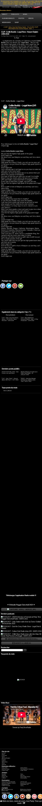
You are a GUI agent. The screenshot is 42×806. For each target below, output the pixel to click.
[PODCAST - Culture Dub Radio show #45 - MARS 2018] (21, 631)
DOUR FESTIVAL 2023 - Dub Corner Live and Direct (10, 372)
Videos (3, 760)
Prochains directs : (6, 10)
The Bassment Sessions (26, 769)
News (3, 756)
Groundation (23, 778)
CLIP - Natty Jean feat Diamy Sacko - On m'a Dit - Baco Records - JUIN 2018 (10, 319)
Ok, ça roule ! (24, 5)
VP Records (23, 781)
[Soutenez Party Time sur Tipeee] (34, 799)
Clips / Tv (27, 312)
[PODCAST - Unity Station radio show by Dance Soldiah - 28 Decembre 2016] (21, 623)
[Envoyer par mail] (20, 288)
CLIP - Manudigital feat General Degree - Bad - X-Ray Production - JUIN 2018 (29, 319)
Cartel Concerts (6, 785)
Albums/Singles (6, 758)
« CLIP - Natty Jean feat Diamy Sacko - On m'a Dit (19, 27)
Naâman (4, 775)
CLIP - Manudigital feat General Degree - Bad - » (23, 27)
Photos (4, 759)
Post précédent (10, 315)
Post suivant (29, 315)
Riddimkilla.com (24, 784)
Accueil (4, 753)
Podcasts (4, 755)
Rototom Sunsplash (25, 783)
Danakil (4, 774)
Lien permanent (32, 36)
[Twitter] (9, 288)
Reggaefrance (5, 784)
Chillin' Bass (23, 770)
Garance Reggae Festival (9, 783)
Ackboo (4, 778)
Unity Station (23, 767)
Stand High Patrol (25, 776)
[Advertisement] (21, 76)
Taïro (21, 774)
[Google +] (15, 288)
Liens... (22, 785)
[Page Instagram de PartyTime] (28, 799)
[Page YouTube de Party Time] (22, 799)
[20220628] (21, 680)
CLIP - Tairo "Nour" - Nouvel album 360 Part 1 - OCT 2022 (10, 379)
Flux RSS (5, 790)
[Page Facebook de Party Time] (4, 799)
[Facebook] (3, 288)
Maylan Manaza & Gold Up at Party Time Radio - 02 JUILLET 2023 (29, 373)
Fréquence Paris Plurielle (8, 781)
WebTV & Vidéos (23, 643)
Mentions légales (26, 789)
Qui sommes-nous (8, 789)
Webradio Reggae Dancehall (23, 639)
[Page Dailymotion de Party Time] (16, 799)
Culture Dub (5, 770)
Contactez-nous (26, 790)
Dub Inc (22, 775)
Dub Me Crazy (5, 769)
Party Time (6, 36)
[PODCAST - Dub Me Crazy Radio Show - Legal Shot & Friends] (21, 628)
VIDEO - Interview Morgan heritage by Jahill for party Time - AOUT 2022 (28, 380)
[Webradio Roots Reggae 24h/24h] (21, 609)
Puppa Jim (4, 776)
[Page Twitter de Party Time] (10, 799)
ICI (8, 146)
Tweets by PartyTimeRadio (21, 727)
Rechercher (5, 647)
